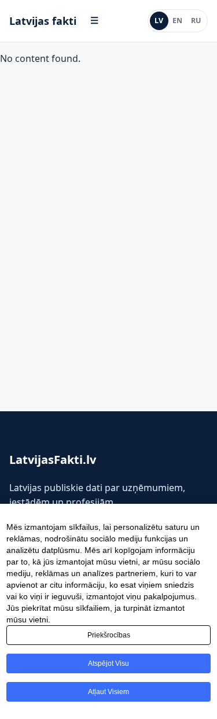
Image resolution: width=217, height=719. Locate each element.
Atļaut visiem (108, 692)
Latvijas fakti (42, 21)
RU (196, 20)
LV (159, 20)
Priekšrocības (108, 635)
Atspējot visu (108, 663)
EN (177, 20)
